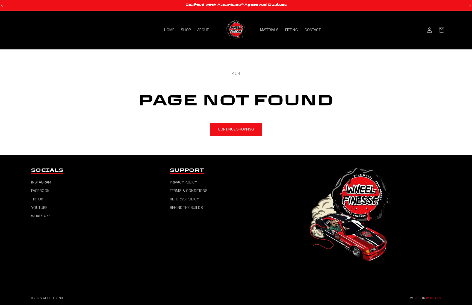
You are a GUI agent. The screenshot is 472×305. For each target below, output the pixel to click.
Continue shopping (236, 129)
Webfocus (433, 298)
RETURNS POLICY (184, 199)
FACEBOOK (40, 190)
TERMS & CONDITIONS (189, 190)
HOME (169, 29)
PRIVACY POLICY (183, 182)
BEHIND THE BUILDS (186, 207)
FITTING (291, 29)
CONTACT (313, 29)
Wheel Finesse (53, 298)
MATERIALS (269, 29)
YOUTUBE (39, 207)
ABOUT (203, 29)
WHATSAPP (40, 216)
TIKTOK (37, 199)
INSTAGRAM (41, 182)
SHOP (186, 29)
